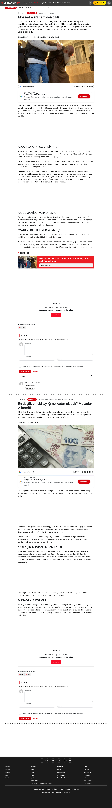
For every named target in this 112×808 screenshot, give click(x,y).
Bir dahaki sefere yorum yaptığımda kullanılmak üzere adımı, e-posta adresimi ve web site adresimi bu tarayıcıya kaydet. (52, 366)
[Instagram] (53, 760)
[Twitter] (48, 760)
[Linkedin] (59, 760)
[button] (35, 13)
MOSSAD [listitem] (22, 327)
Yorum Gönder (25, 371)
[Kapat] (92, 92)
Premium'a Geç (101, 3)
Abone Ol (56, 315)
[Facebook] (42, 760)
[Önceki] (18, 7)
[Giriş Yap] (109, 3)
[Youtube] (64, 760)
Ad (20, 359)
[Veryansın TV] (10, 3)
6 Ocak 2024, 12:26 (36, 383)
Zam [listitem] (28, 674)
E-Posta (60, 359)
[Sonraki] (20, 7)
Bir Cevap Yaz (25, 335)
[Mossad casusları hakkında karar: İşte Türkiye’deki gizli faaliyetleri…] (56, 262)
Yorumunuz (28, 343)
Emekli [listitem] (21, 674)
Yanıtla (27, 391)
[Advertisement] (56, 131)
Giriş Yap (35, 371)
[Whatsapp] (70, 760)
